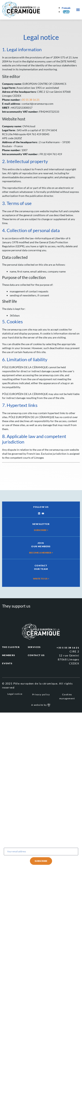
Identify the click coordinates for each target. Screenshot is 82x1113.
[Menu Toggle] (78, 10)
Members (8, 655)
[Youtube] (43, 513)
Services (34, 647)
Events (7, 663)
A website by (39, 704)
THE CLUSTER (11, 647)
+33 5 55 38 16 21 (68, 647)
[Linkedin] (39, 513)
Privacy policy (41, 694)
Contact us (36, 655)
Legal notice (15, 693)
